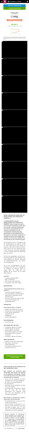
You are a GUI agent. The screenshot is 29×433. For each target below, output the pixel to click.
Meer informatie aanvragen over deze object (15, 356)
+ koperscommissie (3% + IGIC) (14, 26)
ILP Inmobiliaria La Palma (14, 1)
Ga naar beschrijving (14, 8)
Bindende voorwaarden (14, 5)
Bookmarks (4, 1)
